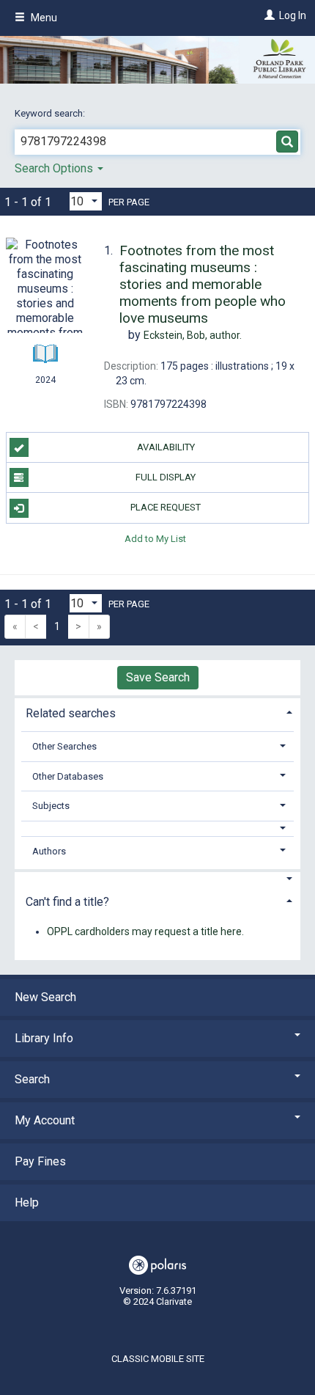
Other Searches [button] (64, 746)
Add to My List (155, 538)
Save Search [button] (158, 677)
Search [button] (32, 1079)
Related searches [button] (71, 713)
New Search (45, 997)
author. (193, 335)
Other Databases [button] (67, 776)
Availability (166, 447)
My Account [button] (45, 1120)
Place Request (165, 507)
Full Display (166, 477)
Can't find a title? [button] (67, 902)
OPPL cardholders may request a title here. (145, 931)
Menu (43, 17)
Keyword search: (51, 113)
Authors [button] (49, 851)
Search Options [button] (55, 168)
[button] (157, 828)
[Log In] (268, 15)
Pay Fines (40, 1161)
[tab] (157, 711)
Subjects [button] (51, 805)
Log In (292, 15)
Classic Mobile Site (157, 1358)
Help (27, 1202)
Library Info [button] (44, 1038)
